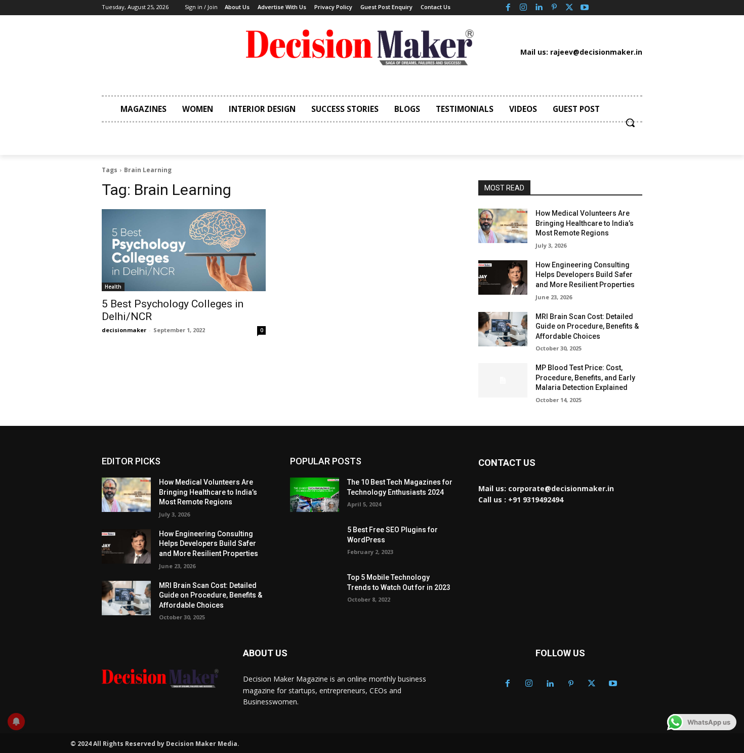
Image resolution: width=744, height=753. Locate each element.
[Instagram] (523, 7)
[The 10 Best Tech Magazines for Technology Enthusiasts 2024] (314, 495)
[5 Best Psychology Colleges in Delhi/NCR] (184, 250)
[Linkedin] (538, 7)
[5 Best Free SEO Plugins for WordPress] (314, 542)
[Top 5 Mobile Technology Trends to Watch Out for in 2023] (314, 590)
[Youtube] (584, 7)
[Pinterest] (554, 7)
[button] (630, 122)
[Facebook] (507, 7)
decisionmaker (124, 330)
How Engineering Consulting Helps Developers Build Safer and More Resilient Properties (585, 275)
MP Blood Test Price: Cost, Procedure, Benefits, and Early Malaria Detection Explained (585, 377)
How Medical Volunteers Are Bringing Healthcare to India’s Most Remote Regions (584, 223)
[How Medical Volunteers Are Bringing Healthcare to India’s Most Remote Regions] (502, 226)
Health (113, 286)
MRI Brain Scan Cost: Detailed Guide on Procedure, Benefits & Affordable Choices (587, 326)
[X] (569, 7)
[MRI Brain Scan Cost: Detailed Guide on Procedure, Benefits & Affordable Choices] (502, 329)
